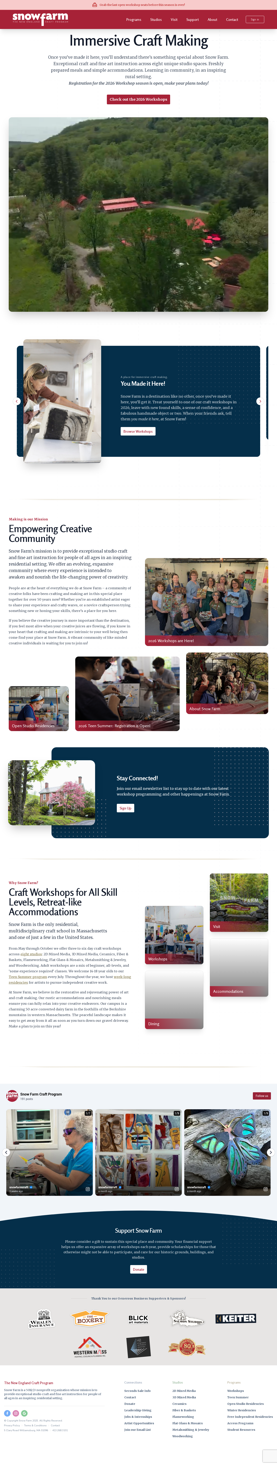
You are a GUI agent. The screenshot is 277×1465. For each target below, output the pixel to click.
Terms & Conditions (35, 1425)
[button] (17, 401)
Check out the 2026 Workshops (138, 99)
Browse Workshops (138, 431)
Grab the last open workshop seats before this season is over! (142, 5)
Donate (138, 1269)
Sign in (255, 19)
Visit (174, 19)
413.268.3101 (60, 1430)
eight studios (31, 954)
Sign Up (125, 808)
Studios (156, 19)
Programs (133, 19)
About (212, 19)
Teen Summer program (28, 977)
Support (192, 19)
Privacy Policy (12, 1425)
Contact (232, 19)
